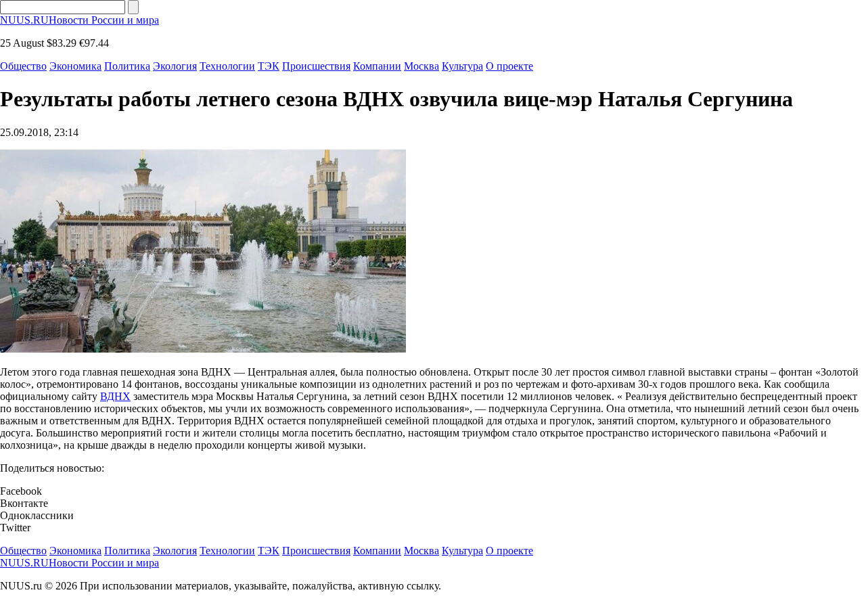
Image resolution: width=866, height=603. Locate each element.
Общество (23, 66)
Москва (421, 66)
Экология (175, 66)
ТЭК (268, 66)
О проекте (509, 66)
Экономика (75, 66)
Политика (127, 66)
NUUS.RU (79, 20)
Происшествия (316, 66)
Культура (462, 66)
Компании (377, 66)
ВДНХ (115, 396)
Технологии (227, 66)
